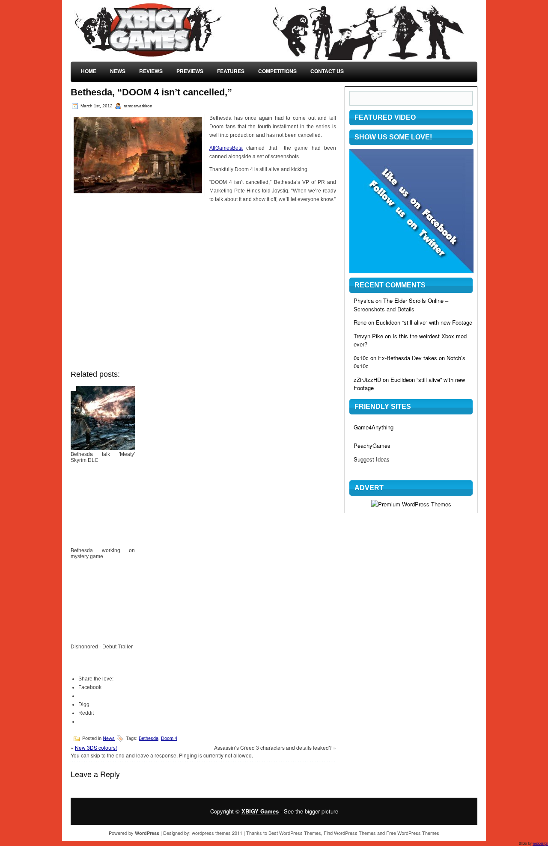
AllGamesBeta (226, 148)
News (117, 71)
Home (88, 71)
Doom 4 (169, 738)
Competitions (277, 71)
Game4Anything (373, 427)
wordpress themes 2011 (217, 832)
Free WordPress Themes (412, 832)
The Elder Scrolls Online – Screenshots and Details (401, 304)
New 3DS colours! (96, 747)
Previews (189, 71)
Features (230, 71)
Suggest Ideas (372, 459)
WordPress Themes (300, 832)
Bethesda (148, 738)
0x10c (361, 358)
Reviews (151, 71)
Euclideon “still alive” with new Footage (424, 322)
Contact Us (327, 71)
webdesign (540, 843)
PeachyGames (372, 445)
